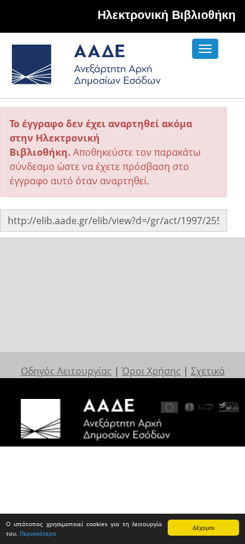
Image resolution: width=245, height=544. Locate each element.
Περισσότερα (38, 533)
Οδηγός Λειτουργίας (66, 371)
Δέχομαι (204, 527)
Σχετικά (208, 371)
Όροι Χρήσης (151, 371)
